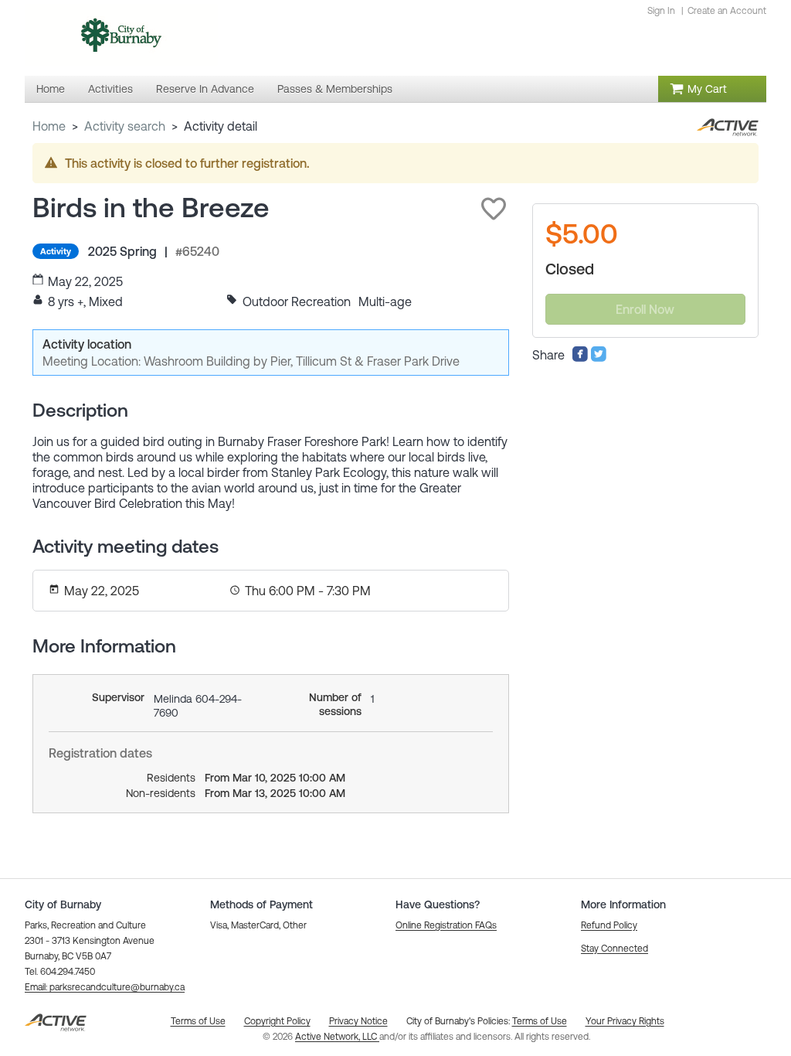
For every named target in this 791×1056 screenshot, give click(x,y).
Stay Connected (614, 948)
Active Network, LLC (337, 1036)
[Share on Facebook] (580, 358)
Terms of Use (539, 1021)
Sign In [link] (661, 10)
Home (49, 126)
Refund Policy (609, 925)
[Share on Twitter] (598, 358)
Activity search (124, 126)
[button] (493, 208)
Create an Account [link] (726, 10)
